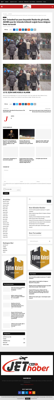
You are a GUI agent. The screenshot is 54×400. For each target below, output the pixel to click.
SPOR (4, 252)
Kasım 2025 (5, 217)
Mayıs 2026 (5, 206)
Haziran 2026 (5, 205)
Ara (29, 199)
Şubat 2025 (5, 233)
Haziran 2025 (5, 226)
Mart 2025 (5, 231)
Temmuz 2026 (6, 203)
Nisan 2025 (5, 230)
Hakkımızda (21, 1)
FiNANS (4, 246)
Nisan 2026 (5, 208)
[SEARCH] (49, 241)
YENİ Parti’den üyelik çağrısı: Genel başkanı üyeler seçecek (18, 325)
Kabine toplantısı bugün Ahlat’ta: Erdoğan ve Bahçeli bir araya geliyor (17, 296)
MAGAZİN (5, 250)
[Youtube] (30, 392)
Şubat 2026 (5, 212)
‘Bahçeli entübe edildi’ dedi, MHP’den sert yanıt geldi (42, 141)
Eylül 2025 (5, 221)
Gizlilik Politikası (39, 1)
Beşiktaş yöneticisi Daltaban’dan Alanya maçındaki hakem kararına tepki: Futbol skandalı (17, 305)
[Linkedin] (26, 392)
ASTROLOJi (5, 245)
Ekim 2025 (5, 219)
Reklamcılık (26, 1)
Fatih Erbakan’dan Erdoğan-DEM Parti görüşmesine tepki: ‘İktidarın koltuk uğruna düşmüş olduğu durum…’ (26, 160)
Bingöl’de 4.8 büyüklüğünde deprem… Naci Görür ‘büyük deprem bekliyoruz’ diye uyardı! (10, 142)
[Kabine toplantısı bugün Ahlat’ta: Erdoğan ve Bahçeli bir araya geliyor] (6, 297)
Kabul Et (27, 398)
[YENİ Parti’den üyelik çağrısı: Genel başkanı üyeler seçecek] (6, 325)
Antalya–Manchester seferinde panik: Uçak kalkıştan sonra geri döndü (26, 142)
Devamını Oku (34, 398)
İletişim (44, 1)
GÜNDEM (4, 17)
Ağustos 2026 (6, 201)
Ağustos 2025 (6, 222)
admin (5, 26)
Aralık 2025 (5, 215)
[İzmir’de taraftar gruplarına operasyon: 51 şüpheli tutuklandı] (6, 289)
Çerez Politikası (32, 1)
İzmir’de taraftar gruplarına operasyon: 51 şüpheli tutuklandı (18, 288)
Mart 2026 (5, 210)
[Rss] (33, 392)
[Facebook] (19, 392)
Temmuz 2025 (6, 224)
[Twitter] (23, 392)
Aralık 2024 (5, 237)
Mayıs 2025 (5, 228)
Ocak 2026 (5, 214)
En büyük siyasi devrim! (41, 158)
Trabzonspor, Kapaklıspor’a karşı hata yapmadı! (10, 159)
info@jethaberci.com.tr (28, 384)
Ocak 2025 (5, 235)
